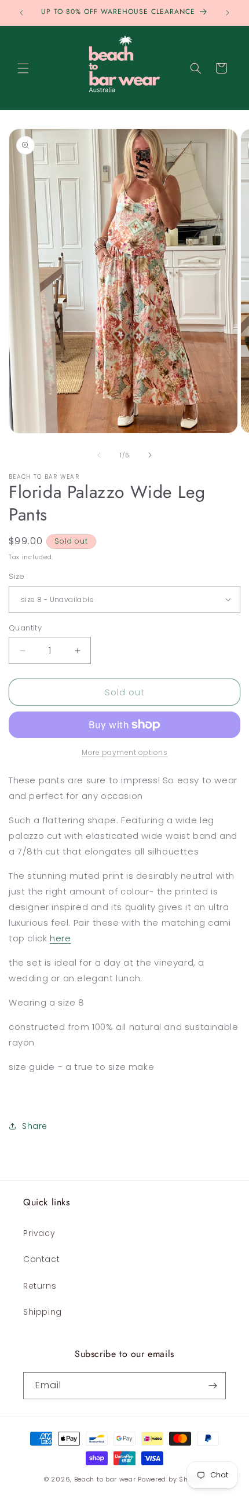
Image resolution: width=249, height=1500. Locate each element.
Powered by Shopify (171, 1479)
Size (17, 576)
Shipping (42, 1312)
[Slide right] (150, 455)
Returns (39, 1286)
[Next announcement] (227, 12)
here (60, 938)
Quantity (25, 627)
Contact (41, 1259)
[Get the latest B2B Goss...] (212, 1385)
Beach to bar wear (105, 1479)
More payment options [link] (124, 752)
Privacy (39, 1233)
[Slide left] (99, 455)
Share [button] (34, 1126)
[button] (23, 68)
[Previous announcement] (21, 12)
